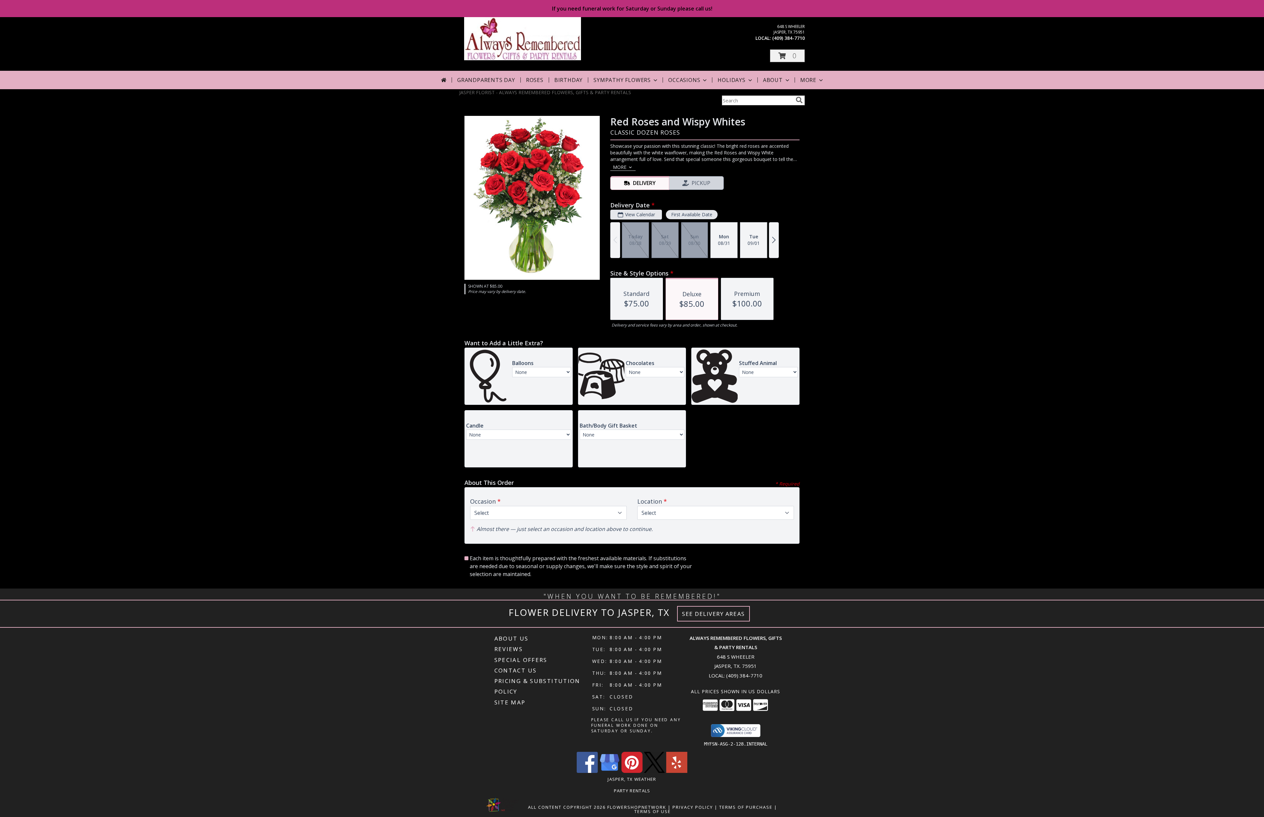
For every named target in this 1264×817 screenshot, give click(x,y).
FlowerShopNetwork (636, 807)
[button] (787, 55)
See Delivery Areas (713, 614)
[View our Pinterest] (632, 771)
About (773, 80)
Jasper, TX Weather (632, 779)
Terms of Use (652, 811)
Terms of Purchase (746, 807)
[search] (799, 100)
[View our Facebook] (587, 771)
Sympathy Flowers (622, 80)
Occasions (684, 80)
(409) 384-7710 (788, 38)
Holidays (731, 80)
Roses (534, 80)
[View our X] (654, 771)
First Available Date (691, 214)
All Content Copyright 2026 (567, 807)
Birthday (568, 80)
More (808, 80)
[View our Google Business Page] (609, 771)
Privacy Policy (692, 807)
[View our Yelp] (676, 771)
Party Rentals (632, 791)
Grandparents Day (486, 80)
